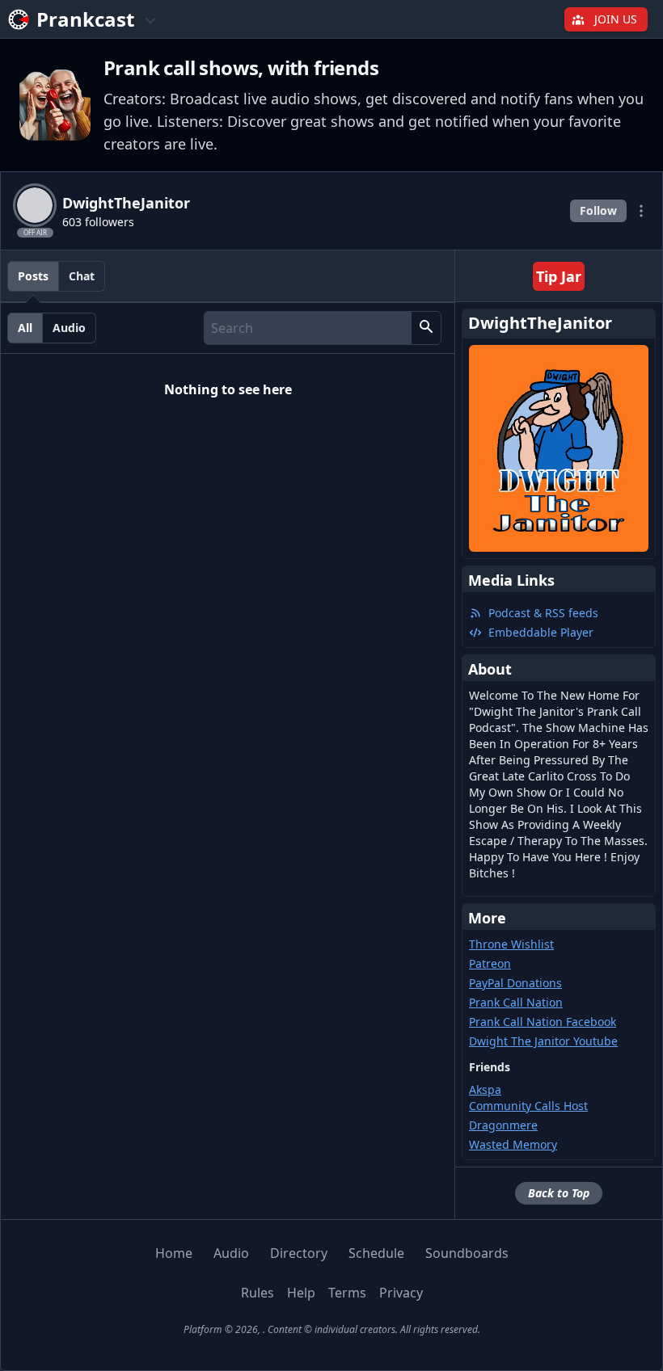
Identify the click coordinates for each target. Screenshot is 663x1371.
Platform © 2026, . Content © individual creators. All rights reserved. (332, 1329)
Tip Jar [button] (558, 276)
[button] (426, 328)
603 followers (98, 221)
